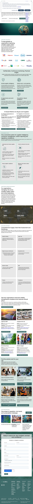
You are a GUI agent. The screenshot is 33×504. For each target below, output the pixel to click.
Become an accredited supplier (13, 18)
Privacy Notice (18, 499)
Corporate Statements (11, 499)
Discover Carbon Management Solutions (24, 384)
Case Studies (24, 485)
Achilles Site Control (22, 352)
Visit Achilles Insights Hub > (29, 412)
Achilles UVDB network (24, 327)
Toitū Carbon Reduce (8, 351)
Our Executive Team (29, 487)
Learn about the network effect (22, 107)
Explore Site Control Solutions (23, 405)
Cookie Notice (19, 6)
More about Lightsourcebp (6, 331)
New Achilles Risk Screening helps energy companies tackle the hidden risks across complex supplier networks (26, 427)
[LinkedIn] (4, 485)
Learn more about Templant (22, 331)
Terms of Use (23, 499)
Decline (27, 10)
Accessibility (9, 498)
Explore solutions (4, 18)
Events (23, 488)
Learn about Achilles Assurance (6, 90)
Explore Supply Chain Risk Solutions (8, 384)
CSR (18, 498)
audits (9, 328)
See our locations (20, 90)
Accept (21, 10)
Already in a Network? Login (18, 487)
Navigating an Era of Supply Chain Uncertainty (16, 425)
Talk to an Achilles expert (23, 18)
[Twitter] (2, 485)
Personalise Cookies (14, 10)
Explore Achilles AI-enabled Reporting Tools (8, 405)
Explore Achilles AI (4, 107)
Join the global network (18, 484)
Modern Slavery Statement (23, 498)
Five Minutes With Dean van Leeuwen (8, 424)
